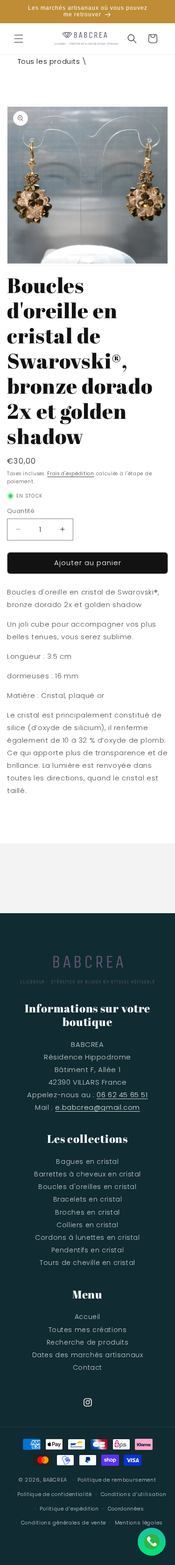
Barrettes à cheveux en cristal (87, 1174)
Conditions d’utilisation (134, 1494)
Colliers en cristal (87, 1225)
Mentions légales (139, 1522)
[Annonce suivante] (157, 11)
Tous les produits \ (52, 61)
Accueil (87, 1316)
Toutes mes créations (88, 1329)
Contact (87, 1367)
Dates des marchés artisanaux (87, 1355)
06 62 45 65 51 (122, 1095)
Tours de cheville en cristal (87, 1262)
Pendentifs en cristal (87, 1250)
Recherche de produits (88, 1342)
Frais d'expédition (70, 473)
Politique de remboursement (116, 1479)
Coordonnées (126, 1508)
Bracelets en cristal (87, 1199)
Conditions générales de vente (63, 1522)
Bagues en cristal (87, 1161)
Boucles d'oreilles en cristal (87, 1186)
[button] (18, 38)
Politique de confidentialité (54, 1494)
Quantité (21, 510)
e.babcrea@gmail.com (97, 1107)
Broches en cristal (87, 1212)
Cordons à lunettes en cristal (87, 1237)
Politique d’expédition (69, 1508)
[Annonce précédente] (17, 11)
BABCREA (55, 1479)
